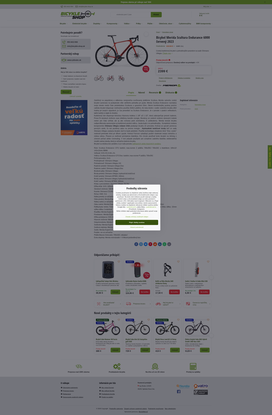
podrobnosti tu (132, 207)
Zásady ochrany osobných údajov (136, 217)
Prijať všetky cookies (136, 222)
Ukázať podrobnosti (136, 227)
